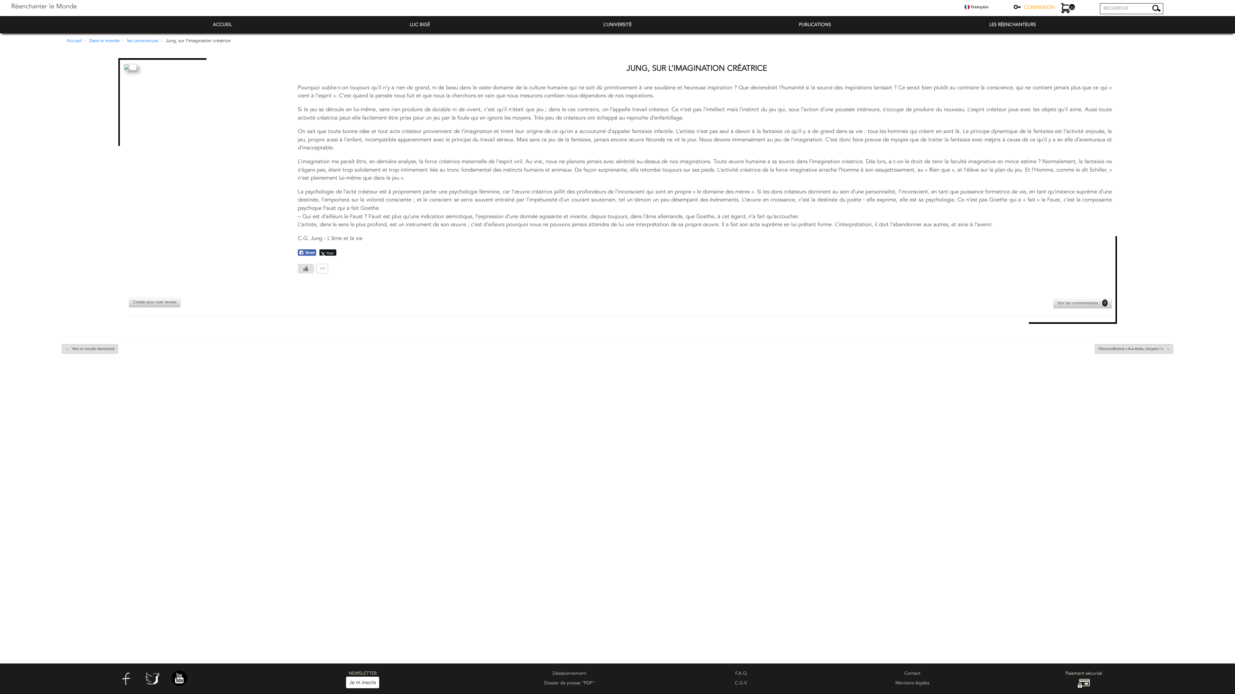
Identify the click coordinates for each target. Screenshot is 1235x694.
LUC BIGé (420, 25)
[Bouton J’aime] (306, 268)
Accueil (74, 41)
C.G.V (741, 683)
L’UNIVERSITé (617, 25)
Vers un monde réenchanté (89, 348)
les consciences (142, 41)
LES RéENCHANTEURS (1012, 25)
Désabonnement (569, 673)
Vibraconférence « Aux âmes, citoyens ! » (1134, 348)
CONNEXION (1039, 7)
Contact (912, 673)
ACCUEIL (222, 25)
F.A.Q (741, 673)
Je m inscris (362, 682)
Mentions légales (912, 683)
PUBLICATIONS (815, 25)
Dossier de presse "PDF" (569, 683)
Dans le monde (104, 41)
